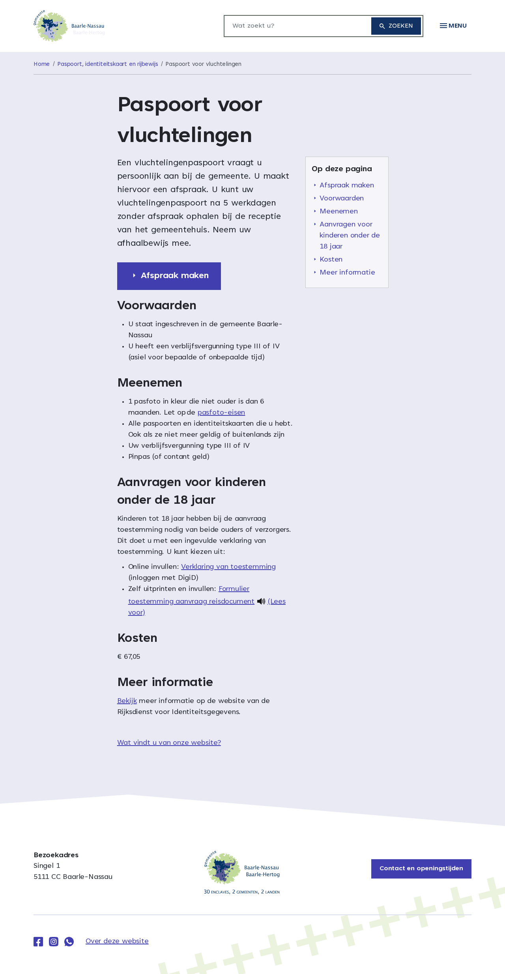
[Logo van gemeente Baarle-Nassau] (69, 26)
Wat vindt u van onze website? (169, 743)
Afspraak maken (347, 185)
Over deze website (117, 941)
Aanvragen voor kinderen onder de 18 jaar (350, 236)
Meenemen (338, 211)
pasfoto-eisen (221, 413)
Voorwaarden (342, 198)
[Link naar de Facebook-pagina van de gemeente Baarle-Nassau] (38, 941)
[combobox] (293, 26)
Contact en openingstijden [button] (421, 869)
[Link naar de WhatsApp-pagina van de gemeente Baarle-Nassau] (69, 941)
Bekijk (127, 701)
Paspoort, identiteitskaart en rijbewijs (107, 64)
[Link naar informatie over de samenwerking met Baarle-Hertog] (242, 872)
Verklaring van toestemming (228, 567)
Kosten (331, 260)
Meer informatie (347, 273)
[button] (453, 26)
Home (42, 64)
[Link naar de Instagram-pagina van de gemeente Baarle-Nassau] (53, 941)
